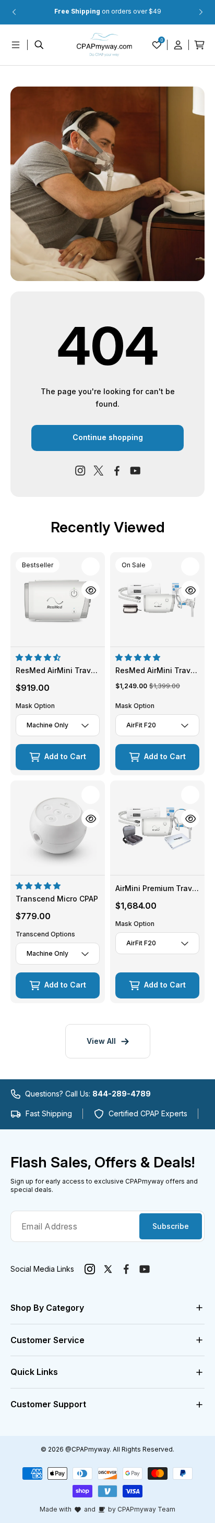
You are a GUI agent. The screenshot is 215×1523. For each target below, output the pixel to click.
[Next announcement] (200, 12)
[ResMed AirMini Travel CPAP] (57, 599)
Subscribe (170, 1226)
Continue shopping (108, 437)
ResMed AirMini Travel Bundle (156, 671)
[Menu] (15, 45)
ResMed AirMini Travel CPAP (57, 671)
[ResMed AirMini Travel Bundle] (157, 599)
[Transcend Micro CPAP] (57, 828)
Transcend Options (45, 933)
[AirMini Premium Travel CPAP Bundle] (157, 828)
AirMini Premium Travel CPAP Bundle (157, 889)
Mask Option (35, 706)
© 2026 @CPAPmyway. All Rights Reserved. (107, 1449)
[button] (39, 657)
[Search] (39, 45)
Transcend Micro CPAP (57, 898)
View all (101, 1041)
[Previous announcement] (14, 12)
